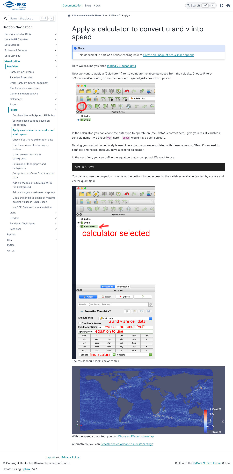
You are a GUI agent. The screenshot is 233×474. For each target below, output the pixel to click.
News (97, 5)
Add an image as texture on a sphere (34, 192)
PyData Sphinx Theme (207, 463)
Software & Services (15, 50)
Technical (15, 228)
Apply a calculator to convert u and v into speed (33, 132)
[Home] (69, 15)
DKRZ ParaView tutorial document (29, 82)
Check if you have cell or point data (33, 139)
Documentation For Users (87, 15)
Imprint (50, 457)
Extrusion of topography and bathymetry (29, 165)
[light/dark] (221, 5)
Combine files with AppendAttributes (34, 115)
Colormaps (16, 99)
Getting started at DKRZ (18, 34)
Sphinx (26, 469)
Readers (14, 218)
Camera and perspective (24, 93)
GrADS (11, 250)
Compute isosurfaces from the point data (33, 175)
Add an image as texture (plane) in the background (32, 184)
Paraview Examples (21, 77)
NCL (9, 239)
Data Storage (11, 44)
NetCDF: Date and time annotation (32, 207)
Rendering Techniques (22, 223)
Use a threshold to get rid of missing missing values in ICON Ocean (34, 199)
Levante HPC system (16, 39)
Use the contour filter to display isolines (31, 147)
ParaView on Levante (22, 71)
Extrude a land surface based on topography (31, 122)
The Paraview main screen (25, 88)
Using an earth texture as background (27, 156)
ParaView (12, 66)
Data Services (12, 55)
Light (13, 212)
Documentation (72, 5)
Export (14, 104)
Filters (13, 109)
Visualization (12, 61)
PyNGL (11, 245)
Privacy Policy (70, 457)
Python (11, 234)
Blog (88, 5)
